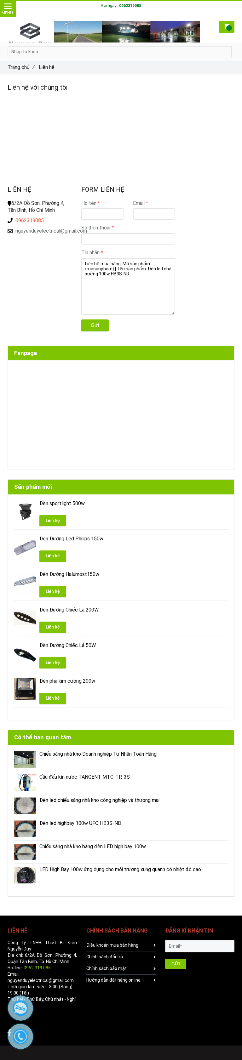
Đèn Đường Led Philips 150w (71, 539)
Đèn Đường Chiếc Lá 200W (69, 610)
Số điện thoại (95, 228)
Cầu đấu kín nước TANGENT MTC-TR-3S (84, 777)
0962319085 (29, 220)
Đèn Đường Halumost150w (69, 574)
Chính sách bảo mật (106, 968)
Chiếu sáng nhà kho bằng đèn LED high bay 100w (92, 846)
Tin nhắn (90, 253)
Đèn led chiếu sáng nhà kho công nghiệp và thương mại (99, 800)
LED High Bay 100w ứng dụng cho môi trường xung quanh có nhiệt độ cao (120, 869)
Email (139, 203)
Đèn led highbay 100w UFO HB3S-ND (80, 823)
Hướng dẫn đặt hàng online (113, 980)
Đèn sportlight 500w (62, 503)
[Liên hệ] (104, 34)
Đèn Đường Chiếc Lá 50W (67, 645)
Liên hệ (53, 520)
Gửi (95, 325)
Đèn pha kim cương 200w (67, 681)
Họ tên (88, 203)
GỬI (175, 963)
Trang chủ (21, 67)
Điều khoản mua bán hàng (112, 945)
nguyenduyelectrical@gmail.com (43, 231)
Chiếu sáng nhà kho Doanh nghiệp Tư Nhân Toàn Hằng (98, 754)
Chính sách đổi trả (104, 956)
